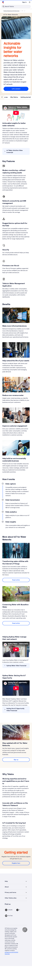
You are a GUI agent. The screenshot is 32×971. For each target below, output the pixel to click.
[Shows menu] (30, 2)
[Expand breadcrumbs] (22, 11)
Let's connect (16, 89)
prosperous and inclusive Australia (11, 953)
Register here (16, 863)
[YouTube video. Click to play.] (16, 113)
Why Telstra (14, 97)
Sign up (16, 760)
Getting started (26, 97)
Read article (16, 580)
